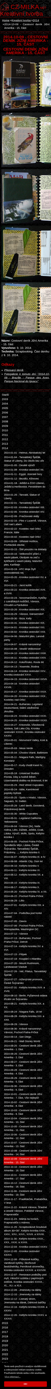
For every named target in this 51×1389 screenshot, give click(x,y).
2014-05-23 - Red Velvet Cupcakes (24, 785)
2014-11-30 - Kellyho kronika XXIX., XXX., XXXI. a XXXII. (24, 1240)
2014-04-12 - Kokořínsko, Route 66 (24, 662)
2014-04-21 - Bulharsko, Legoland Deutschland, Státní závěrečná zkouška (23, 708)
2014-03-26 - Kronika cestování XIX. (24, 609)
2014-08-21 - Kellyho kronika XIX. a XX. (24, 1005)
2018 (5, 1336)
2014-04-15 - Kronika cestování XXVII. (25, 679)
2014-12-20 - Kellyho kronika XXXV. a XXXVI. (25, 1317)
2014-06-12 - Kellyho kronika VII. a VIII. (23, 876)
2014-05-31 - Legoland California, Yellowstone (23, 820)
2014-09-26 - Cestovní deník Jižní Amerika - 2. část (23, 1055)
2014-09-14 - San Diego (17, 1036)
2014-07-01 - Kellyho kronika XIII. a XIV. (24, 907)
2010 (5, 430)
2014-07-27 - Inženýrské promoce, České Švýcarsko (23, 981)
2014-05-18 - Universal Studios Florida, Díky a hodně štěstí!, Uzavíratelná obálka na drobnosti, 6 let (25, 777)
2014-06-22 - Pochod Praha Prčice (23, 896)
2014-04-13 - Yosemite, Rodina (21, 666)
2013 (5, 443)
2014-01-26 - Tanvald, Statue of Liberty (22, 496)
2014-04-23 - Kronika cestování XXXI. (25, 716)
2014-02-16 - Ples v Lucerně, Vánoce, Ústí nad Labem (25, 522)
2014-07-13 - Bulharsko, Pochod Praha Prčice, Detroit (22, 940)
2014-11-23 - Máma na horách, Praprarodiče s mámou (21, 1221)
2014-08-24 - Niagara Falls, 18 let (23, 1011)
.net (28, 6)
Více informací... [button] (13, 1377)
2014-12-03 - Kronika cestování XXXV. (25, 1246)
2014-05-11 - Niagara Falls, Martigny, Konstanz (25, 759)
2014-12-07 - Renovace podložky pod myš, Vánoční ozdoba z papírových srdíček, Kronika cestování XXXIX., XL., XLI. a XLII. (25, 1280)
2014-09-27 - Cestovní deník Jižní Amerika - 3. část (23, 1063)
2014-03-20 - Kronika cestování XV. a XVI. (25, 579)
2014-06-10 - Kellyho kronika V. (21, 865)
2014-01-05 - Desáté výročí (19, 465)
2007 (5, 417)
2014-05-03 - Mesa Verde (18, 748)
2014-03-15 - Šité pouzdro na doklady (25, 549)
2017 (5, 1332)
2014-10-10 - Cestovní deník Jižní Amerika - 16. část (23, 1168)
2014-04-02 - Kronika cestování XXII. (25, 631)
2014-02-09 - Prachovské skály (21, 516)
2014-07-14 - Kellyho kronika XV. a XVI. (23, 948)
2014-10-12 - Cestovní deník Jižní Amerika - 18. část (23, 1185)
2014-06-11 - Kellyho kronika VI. (22, 870)
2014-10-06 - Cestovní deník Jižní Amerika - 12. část (23, 1136)
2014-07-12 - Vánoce (16, 933)
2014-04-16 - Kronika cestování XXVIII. (22, 685)
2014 (36, 20)
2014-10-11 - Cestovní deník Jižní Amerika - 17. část (23, 1177)
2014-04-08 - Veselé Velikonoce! (22, 648)
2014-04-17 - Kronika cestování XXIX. (25, 691)
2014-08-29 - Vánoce (16, 1024)
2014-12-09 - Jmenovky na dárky (22, 1290)
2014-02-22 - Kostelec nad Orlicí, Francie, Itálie (22, 530)
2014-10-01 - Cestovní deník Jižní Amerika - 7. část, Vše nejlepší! (23, 1096)
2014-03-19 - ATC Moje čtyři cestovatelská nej (20, 571)
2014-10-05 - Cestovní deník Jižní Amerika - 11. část (23, 1128)
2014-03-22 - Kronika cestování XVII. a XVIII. (25, 591)
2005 (5, 408)
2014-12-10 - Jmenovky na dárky (22, 1294)
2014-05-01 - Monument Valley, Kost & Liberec (26, 742)
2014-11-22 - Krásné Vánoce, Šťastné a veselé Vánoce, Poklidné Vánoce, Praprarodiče (25, 1211)
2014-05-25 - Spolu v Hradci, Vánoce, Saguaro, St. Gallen (25, 799)
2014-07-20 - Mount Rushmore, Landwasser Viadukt (22, 965)
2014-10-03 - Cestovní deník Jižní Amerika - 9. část (23, 1112)
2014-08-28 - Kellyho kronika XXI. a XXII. (24, 1018)
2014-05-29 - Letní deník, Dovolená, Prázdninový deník (24, 807)
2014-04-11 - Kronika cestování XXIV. (25, 657)
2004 (5, 403)
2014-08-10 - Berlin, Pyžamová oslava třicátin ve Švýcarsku (25, 997)
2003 (5, 399)
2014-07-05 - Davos (15, 921)
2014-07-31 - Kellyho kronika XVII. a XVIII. (24, 989)
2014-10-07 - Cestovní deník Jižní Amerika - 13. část (23, 1144)
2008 (5, 421)
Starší (5, 394)
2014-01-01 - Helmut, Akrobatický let (24, 452)
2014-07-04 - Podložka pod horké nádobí (23, 915)
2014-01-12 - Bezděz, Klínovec (21, 478)
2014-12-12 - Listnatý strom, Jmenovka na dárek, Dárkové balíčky (25, 1301)
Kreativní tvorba (21, 13)
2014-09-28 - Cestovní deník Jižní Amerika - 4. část (23, 1072)
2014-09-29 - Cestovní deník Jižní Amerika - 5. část (23, 1080)
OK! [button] (25, 1384)
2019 (5, 1340)
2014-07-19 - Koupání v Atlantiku (22, 958)
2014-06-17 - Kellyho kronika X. (22, 887)
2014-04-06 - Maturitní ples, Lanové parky (24, 638)
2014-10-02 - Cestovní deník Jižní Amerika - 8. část (23, 1104)
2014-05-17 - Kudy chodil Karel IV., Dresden (23, 767)
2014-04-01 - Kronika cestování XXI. (24, 627)
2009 (5, 425)
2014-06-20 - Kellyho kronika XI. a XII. (25, 891)
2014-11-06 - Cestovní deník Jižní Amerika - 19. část (23, 1193)
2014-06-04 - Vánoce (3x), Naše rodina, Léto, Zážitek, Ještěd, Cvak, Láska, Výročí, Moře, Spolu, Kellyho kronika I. (24, 831)
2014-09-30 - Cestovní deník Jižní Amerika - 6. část (23, 1088)
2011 (5, 434)
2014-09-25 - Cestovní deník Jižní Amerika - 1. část (23, 1047)
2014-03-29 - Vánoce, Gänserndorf (23, 614)
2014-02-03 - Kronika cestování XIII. (24, 507)
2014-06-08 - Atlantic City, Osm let (23, 861)
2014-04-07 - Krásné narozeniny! (22, 644)
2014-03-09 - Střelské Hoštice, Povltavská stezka (21, 543)
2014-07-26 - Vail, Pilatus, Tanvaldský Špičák (25, 973)
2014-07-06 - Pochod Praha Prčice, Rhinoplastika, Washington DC (24, 927)
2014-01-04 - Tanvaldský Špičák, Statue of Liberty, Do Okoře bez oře (24, 459)
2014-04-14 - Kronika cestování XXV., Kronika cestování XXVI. (25, 673)
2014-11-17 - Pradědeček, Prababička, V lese (26, 1201)
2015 (5, 1323)
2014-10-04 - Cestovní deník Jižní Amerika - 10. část (23, 1120)
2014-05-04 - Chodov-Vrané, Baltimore (26, 752)
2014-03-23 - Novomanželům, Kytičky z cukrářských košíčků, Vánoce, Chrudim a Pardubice (25, 601)
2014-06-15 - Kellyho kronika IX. (22, 882)
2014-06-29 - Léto (14, 900)
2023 (5, 1358)
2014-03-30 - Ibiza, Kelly (18, 618)
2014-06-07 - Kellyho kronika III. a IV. (25, 856)
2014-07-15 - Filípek (15, 954)
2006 (5, 412)
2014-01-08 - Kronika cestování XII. (24, 469)
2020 (5, 1345)
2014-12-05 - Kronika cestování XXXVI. (22, 1253)
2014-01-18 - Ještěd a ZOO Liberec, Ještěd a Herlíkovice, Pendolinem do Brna (24, 487)
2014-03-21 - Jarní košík (18, 585)
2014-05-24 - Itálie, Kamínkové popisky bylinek (21, 791)
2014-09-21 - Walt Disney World (22, 1041)
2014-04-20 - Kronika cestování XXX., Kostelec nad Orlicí (25, 698)
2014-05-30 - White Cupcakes (21, 813)
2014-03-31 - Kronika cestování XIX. (24, 623)
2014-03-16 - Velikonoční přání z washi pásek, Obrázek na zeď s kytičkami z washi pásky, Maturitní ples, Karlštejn (23, 559)
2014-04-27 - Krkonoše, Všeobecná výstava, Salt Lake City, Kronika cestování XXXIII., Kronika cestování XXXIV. (24, 730)
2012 (5, 439)
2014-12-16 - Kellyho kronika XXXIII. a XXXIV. (25, 1309)
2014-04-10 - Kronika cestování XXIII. (25, 653)
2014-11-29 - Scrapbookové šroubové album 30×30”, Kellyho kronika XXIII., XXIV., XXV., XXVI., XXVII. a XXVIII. (25, 1231)
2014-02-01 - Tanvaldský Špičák (22, 502)
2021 (5, 1349)
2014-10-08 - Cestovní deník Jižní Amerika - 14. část (23, 1152)
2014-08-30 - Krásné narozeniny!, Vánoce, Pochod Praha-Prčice (23, 1030)
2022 (5, 1354)
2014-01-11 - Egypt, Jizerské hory (23, 474)
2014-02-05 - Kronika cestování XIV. (24, 511)
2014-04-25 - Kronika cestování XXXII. (25, 720)
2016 (5, 1327)
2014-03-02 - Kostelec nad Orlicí (22, 536)
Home (5, 20)
